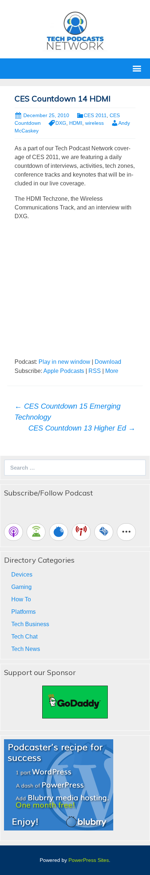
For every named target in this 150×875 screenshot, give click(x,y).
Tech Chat (24, 636)
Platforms (23, 612)
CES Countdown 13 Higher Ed (81, 428)
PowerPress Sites (88, 860)
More (111, 371)
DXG (60, 123)
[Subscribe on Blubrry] (58, 532)
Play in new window (64, 362)
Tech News (25, 649)
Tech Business (30, 624)
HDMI (75, 123)
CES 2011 (95, 115)
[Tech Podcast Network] (75, 30)
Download (108, 362)
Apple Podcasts (63, 371)
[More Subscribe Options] (126, 532)
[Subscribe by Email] (103, 532)
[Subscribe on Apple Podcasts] (13, 532)
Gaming (21, 587)
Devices (21, 574)
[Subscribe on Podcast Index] (81, 532)
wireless (94, 123)
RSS (94, 371)
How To (21, 599)
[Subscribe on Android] (36, 532)
